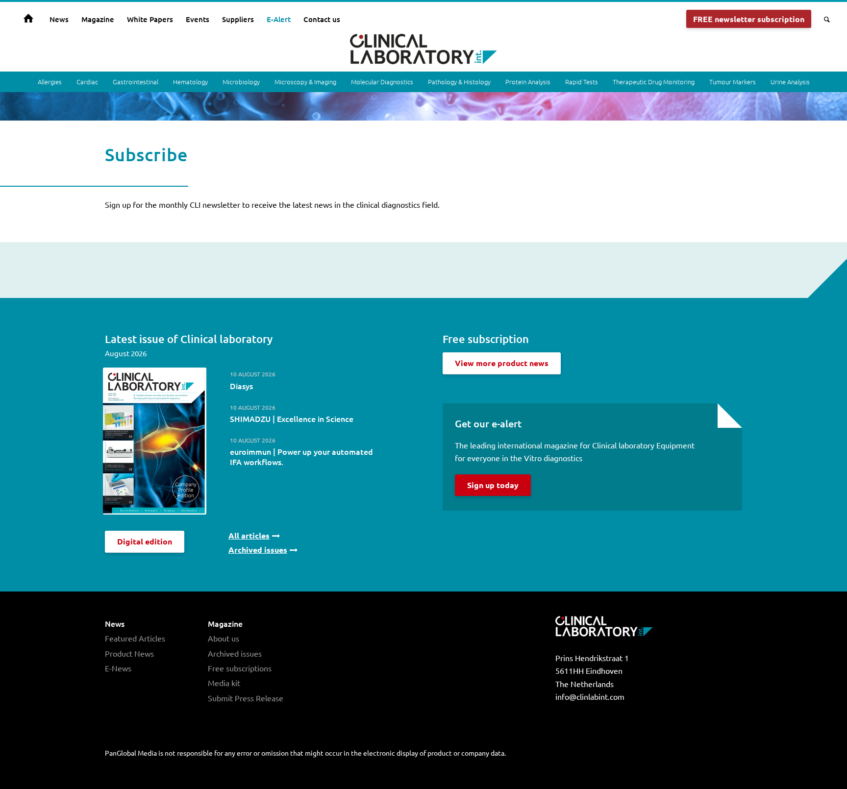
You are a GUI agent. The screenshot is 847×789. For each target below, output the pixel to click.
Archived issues (235, 653)
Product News (129, 653)
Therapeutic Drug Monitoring (654, 81)
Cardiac (87, 81)
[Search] (824, 19)
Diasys (241, 385)
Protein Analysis (527, 81)
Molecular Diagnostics (382, 81)
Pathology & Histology (459, 81)
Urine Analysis (790, 81)
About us (223, 638)
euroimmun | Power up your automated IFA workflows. (301, 456)
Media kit (224, 683)
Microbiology (241, 81)
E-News (118, 668)
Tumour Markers (732, 81)
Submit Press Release (245, 698)
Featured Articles (135, 638)
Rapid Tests (581, 81)
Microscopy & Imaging (305, 81)
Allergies (50, 81)
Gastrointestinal (135, 81)
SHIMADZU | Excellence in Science (291, 418)
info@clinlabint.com (589, 696)
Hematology (190, 81)
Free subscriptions (240, 668)
